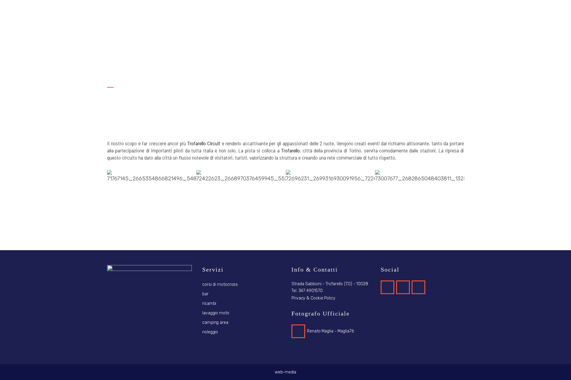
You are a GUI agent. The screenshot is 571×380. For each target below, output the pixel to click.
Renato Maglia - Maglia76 (330, 331)
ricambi (209, 303)
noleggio (210, 332)
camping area (215, 322)
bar (205, 294)
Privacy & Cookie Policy (313, 298)
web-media (285, 372)
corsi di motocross (220, 284)
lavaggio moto (215, 313)
